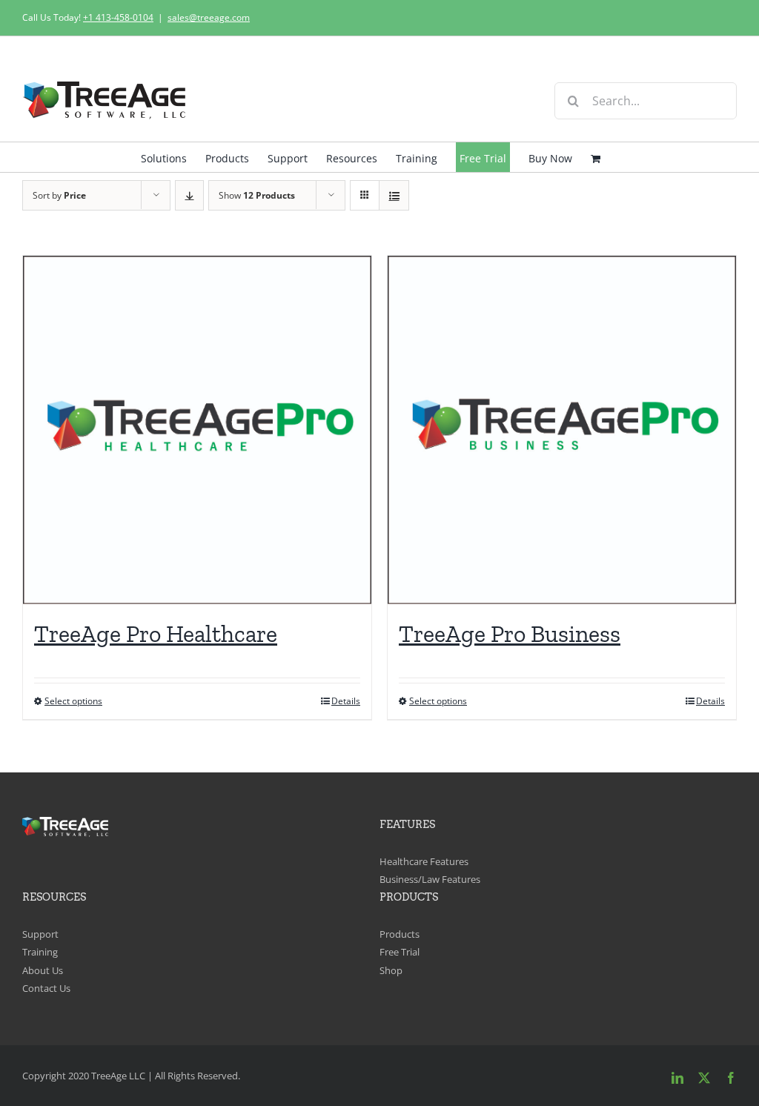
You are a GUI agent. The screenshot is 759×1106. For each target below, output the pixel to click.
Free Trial (400, 951)
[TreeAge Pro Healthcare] (197, 430)
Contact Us (46, 988)
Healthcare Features (424, 861)
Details (345, 701)
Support (40, 934)
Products (400, 934)
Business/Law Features (430, 879)
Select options (73, 701)
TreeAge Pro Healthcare (155, 634)
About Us (42, 970)
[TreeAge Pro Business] (562, 430)
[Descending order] (189, 195)
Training (40, 951)
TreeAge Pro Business (509, 634)
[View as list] (394, 195)
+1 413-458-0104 (118, 17)
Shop (391, 970)
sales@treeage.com (209, 17)
